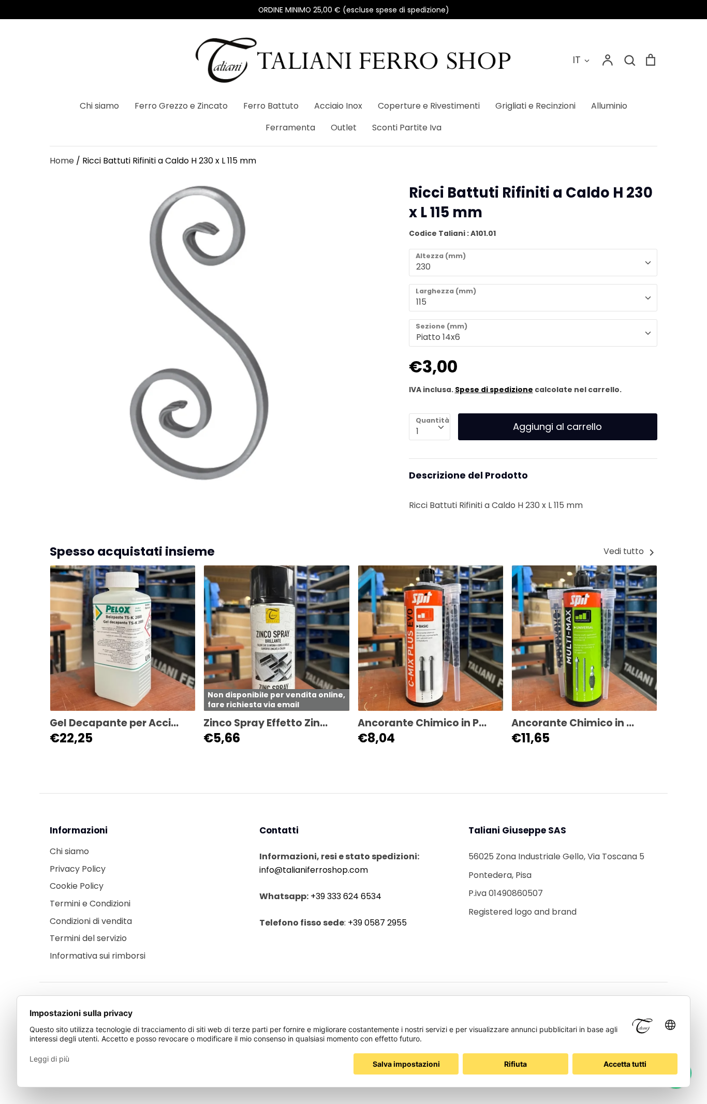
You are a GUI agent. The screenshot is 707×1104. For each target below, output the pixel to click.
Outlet (344, 127)
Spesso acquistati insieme (132, 551)
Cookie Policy (77, 886)
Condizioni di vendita (91, 921)
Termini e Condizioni (90, 903)
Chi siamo (99, 106)
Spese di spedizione (494, 389)
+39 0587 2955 (377, 923)
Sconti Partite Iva (406, 127)
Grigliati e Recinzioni (535, 106)
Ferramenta (290, 127)
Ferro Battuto (271, 106)
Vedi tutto (624, 551)
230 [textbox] (423, 267)
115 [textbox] (421, 302)
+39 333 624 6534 (346, 896)
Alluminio (609, 106)
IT (577, 59)
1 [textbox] (417, 431)
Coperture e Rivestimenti (429, 106)
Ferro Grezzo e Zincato (181, 106)
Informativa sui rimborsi (97, 956)
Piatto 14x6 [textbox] (438, 337)
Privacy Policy (78, 869)
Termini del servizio (88, 938)
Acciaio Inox (338, 106)
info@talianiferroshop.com (313, 870)
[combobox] (533, 262)
